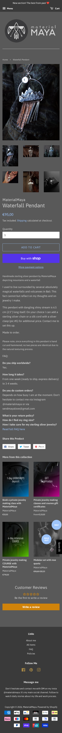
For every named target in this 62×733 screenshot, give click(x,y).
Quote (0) (59, 547)
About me (31, 640)
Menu (9, 8)
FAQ (31, 649)
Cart (57, 8)
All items (31, 644)
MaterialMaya (30, 707)
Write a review (31, 606)
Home (5, 60)
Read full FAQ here (13, 429)
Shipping (22, 220)
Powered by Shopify (47, 707)
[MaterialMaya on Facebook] (23, 670)
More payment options (31, 267)
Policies (31, 653)
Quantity (7, 228)
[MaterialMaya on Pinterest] (31, 670)
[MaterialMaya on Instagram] (39, 670)
